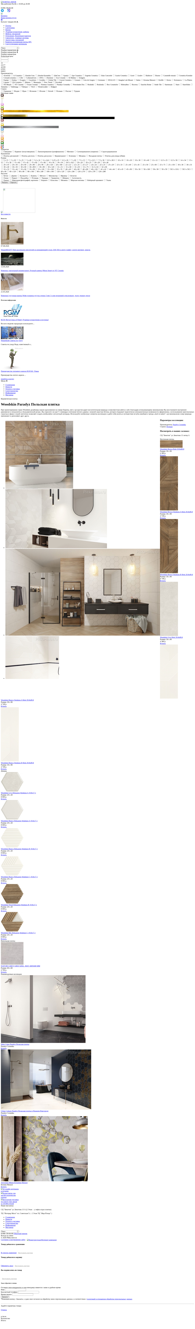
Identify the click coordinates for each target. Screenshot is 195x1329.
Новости (8, 387)
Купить (163, 455)
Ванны (8, 30)
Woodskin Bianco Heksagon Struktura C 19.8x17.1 (19, 877)
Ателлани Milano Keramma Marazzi (14, 1183)
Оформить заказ (7, 1266)
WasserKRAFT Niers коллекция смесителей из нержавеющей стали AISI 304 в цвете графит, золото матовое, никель (45, 250)
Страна (3, 89)
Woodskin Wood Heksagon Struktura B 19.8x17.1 (19, 905)
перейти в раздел (7, 379)
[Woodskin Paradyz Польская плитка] (39, 488)
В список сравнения (8, 1253)
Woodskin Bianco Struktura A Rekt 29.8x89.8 (17, 700)
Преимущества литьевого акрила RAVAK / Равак (20, 371)
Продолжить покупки (25, 1253)
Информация (10, 393)
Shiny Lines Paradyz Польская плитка (15, 1044)
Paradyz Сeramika (179, 425)
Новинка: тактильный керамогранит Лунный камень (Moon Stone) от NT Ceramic (32, 271)
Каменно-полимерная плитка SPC (18, 42)
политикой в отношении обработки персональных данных (109, 1299)
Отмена (4, 1310)
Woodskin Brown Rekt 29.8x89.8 (172, 449)
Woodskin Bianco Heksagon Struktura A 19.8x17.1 (19, 821)
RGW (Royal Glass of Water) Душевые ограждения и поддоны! (25, 320)
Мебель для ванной (12, 34)
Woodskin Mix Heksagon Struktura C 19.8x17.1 (18, 933)
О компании (10, 385)
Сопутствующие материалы (16, 44)
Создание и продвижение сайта (13, 1240)
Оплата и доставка (12, 389)
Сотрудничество (11, 391)
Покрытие (5, 149)
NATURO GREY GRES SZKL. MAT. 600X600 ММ (20, 966)
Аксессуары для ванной (14, 40)
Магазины (9, 395)
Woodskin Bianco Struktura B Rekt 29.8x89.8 (17, 763)
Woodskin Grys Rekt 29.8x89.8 (171, 637)
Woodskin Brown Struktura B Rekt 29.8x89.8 (176, 575)
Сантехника (10, 28)
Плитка (8, 26)
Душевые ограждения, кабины (17, 32)
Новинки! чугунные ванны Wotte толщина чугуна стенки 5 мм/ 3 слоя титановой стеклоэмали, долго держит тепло (45, 296)
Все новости (5, 214)
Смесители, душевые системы (17, 38)
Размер (3, 158)
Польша (169, 427)
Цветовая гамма (7, 93)
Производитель (7, 73)
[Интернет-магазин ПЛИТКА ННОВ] (8, 2)
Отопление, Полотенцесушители (18, 36)
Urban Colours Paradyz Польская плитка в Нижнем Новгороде (24, 1111)
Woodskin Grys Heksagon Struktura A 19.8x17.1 (18, 793)
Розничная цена (7, 56)
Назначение (5, 154)
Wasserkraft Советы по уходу (12, 341)
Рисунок (4, 173)
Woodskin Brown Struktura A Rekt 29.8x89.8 (176, 512)
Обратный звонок (20, 1234)
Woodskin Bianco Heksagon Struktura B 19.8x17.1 (19, 849)
